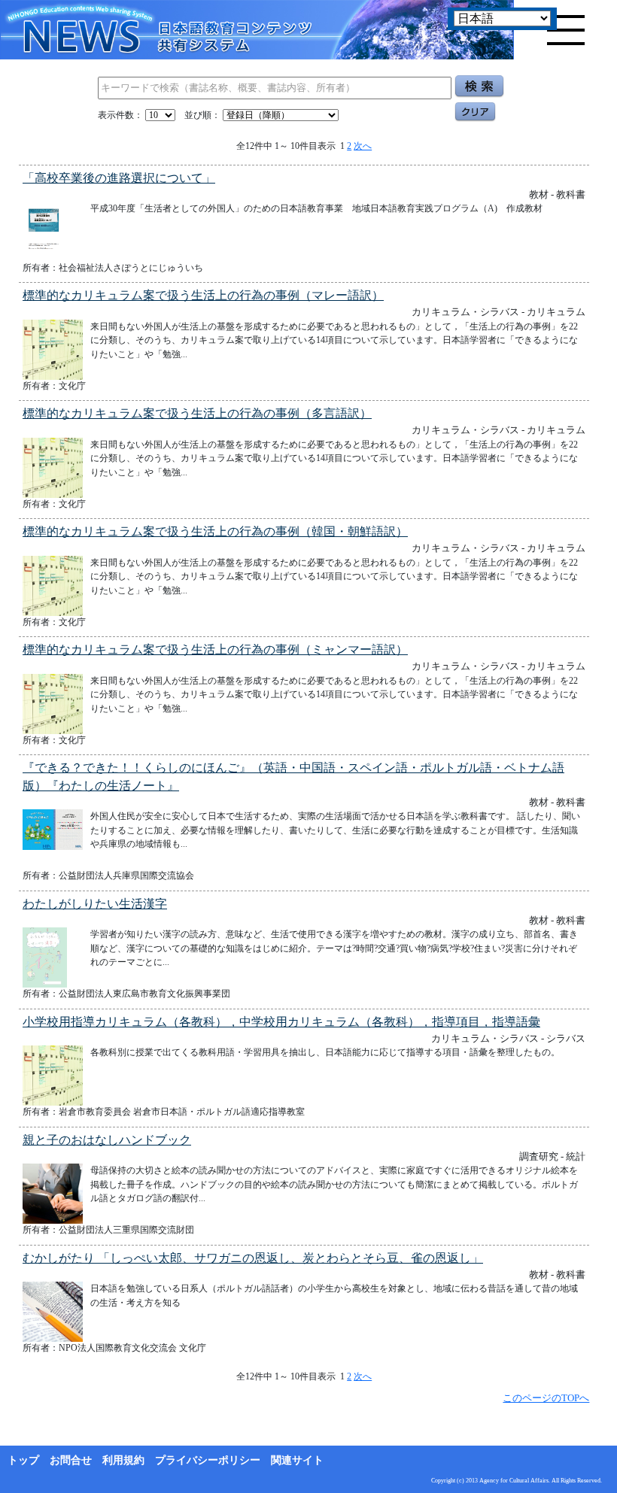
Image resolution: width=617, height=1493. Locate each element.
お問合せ (71, 1460)
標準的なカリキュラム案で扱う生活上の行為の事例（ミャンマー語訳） (215, 649)
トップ (23, 1460)
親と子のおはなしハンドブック (107, 1139)
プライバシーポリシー (207, 1460)
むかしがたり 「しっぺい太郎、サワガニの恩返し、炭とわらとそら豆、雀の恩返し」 (253, 1258)
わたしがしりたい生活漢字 (95, 903)
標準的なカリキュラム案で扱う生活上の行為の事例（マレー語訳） (203, 295)
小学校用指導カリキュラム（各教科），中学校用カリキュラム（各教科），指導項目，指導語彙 (281, 1021)
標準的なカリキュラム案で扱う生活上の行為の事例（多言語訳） (197, 413)
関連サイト (297, 1460)
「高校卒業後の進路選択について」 (119, 177)
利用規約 (123, 1460)
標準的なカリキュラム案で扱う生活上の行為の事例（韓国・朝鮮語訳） (215, 531)
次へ (363, 145)
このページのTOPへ (546, 1397)
